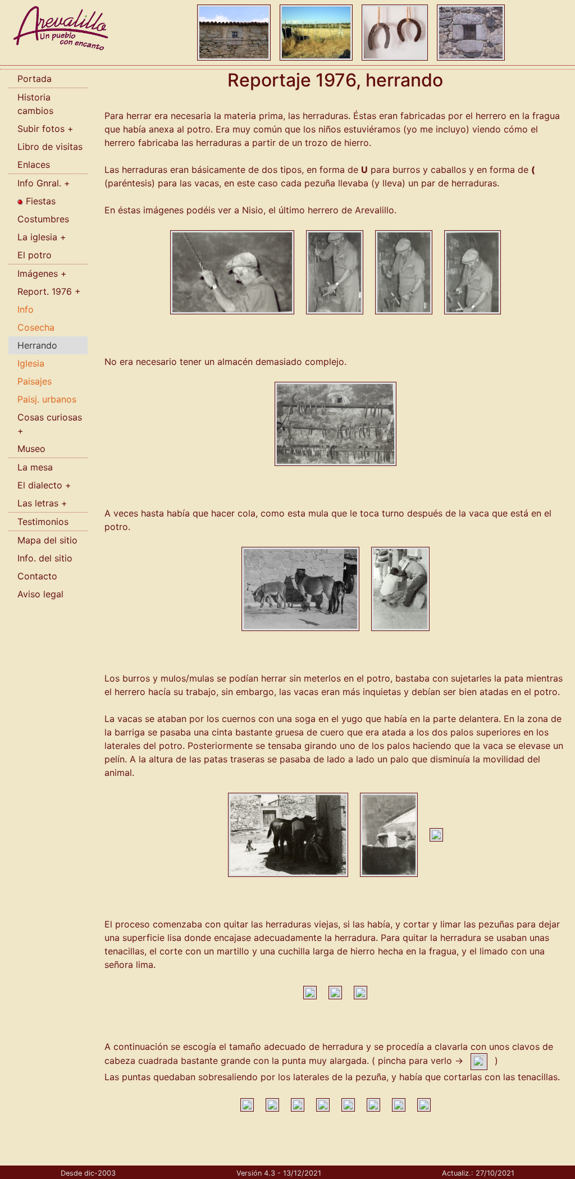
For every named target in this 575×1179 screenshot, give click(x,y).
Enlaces (33, 164)
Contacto (37, 576)
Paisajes (34, 381)
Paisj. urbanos (46, 399)
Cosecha (35, 327)
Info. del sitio (44, 558)
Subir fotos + (45, 128)
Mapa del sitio (47, 540)
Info (25, 309)
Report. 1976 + (49, 291)
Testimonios (43, 521)
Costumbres (43, 219)
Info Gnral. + (43, 183)
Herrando (37, 345)
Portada (34, 78)
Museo (31, 448)
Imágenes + (42, 273)
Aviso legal (40, 594)
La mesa (35, 467)
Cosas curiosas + (49, 424)
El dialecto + (44, 485)
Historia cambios (35, 104)
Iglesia (30, 363)
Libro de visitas (50, 146)
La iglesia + (41, 237)
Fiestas (39, 201)
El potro (34, 255)
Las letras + (42, 503)
